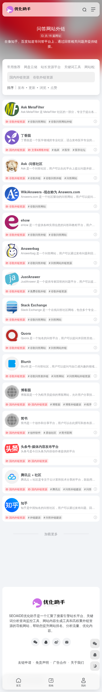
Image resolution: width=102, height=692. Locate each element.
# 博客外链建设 (72, 404)
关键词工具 (72, 66)
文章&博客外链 (40, 150)
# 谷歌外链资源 (58, 291)
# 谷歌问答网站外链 (60, 121)
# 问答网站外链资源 (60, 263)
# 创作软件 (34, 432)
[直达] (95, 121)
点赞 (54, 87)
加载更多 (51, 533)
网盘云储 (30, 66)
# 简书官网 (65, 432)
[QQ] (46, 642)
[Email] (66, 642)
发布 (21, 87)
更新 (32, 87)
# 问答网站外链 (58, 348)
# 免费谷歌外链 (37, 291)
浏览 (43, 87)
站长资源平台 (51, 66)
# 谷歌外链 (34, 178)
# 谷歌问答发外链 (38, 376)
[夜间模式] (95, 666)
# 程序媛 (89, 404)
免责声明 (42, 662)
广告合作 (59, 662)
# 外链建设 (34, 517)
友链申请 (24, 662)
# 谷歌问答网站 (37, 121)
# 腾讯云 (55, 489)
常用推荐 (13, 66)
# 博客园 (55, 404)
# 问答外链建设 (72, 489)
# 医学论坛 (79, 150)
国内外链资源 (19, 77)
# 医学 (66, 150)
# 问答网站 (71, 178)
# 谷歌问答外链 (52, 178)
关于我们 (77, 662)
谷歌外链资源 (43, 77)
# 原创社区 (50, 432)
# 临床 (55, 150)
